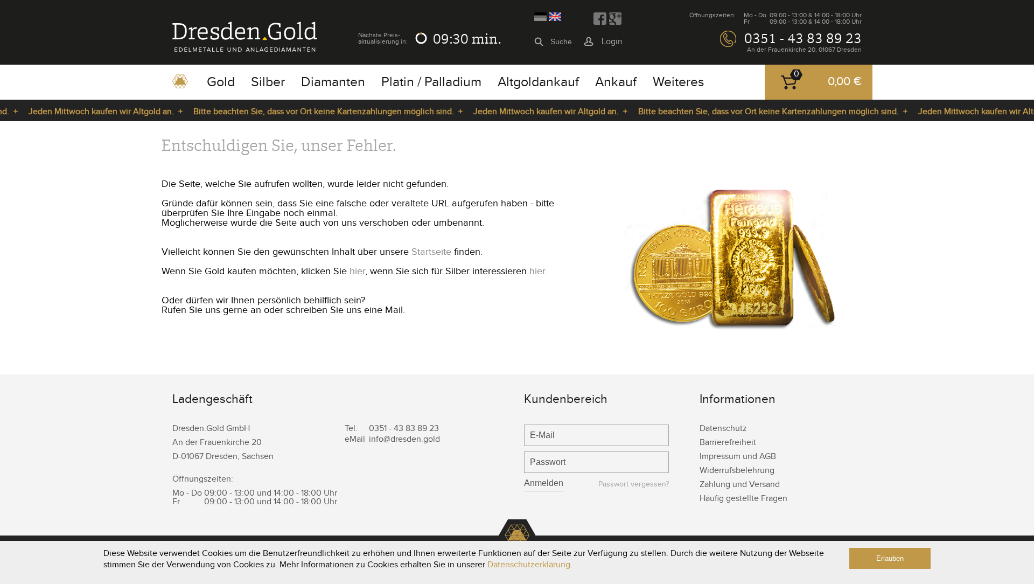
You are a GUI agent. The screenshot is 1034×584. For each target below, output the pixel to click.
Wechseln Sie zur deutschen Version (540, 16)
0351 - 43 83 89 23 (803, 38)
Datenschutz (723, 428)
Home (180, 85)
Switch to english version (555, 16)
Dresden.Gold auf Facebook (599, 18)
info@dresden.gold (404, 439)
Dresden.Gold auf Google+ (615, 18)
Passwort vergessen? (633, 485)
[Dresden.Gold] (244, 49)
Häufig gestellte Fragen (743, 498)
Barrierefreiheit (728, 442)
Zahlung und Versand (740, 484)
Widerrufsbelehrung (737, 470)
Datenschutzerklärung (528, 565)
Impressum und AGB (738, 456)
